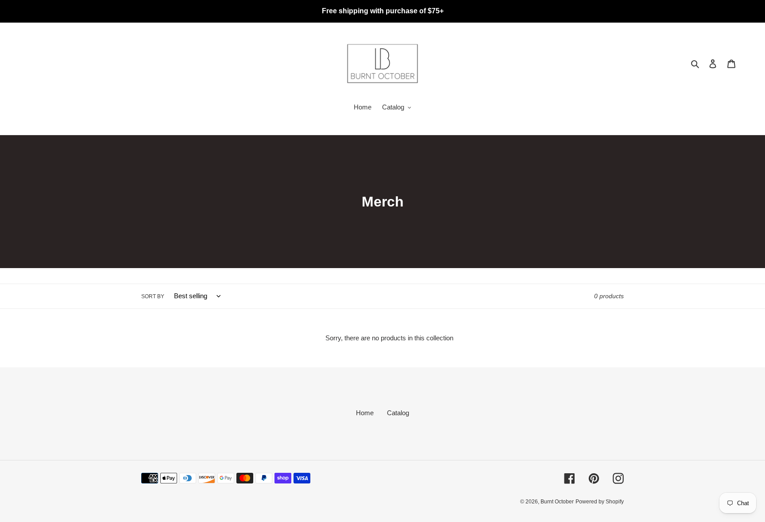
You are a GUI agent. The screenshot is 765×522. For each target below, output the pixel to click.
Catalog (398, 413)
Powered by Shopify (600, 502)
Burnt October (557, 502)
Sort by (152, 296)
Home (365, 413)
